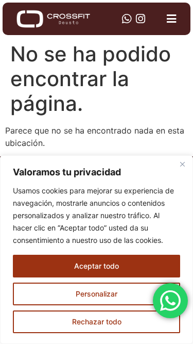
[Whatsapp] (126, 18)
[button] (171, 19)
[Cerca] (182, 164)
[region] (96, 249)
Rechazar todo (96, 321)
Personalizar (96, 293)
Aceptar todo (96, 265)
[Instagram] (140, 18)
